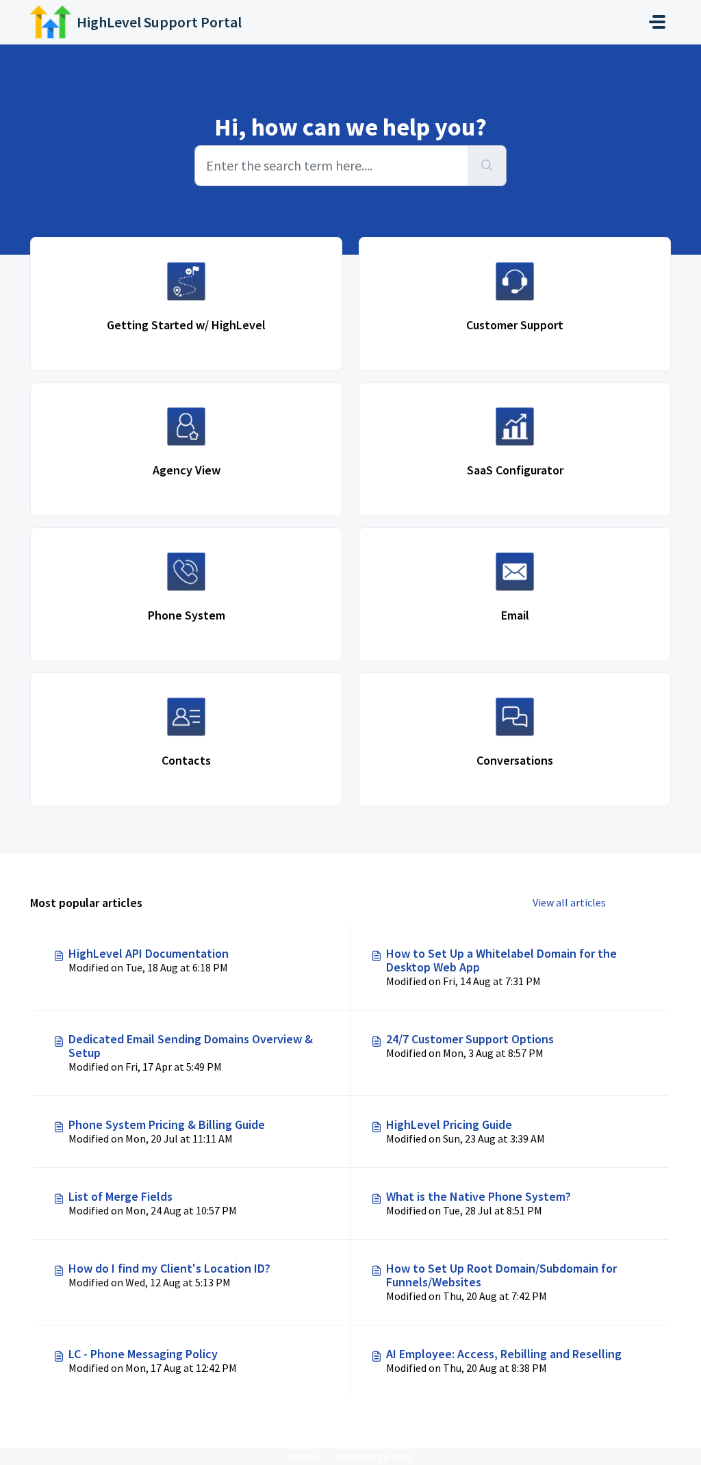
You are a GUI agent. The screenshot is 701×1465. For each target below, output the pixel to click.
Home (303, 1457)
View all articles (569, 902)
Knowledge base (374, 1457)
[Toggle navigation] (657, 22)
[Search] (487, 165)
